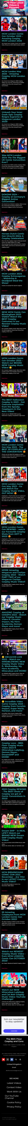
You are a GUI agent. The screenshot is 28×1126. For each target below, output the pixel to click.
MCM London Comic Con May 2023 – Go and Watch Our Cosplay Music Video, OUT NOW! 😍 (13, 488)
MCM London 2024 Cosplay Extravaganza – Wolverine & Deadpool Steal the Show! (13, 278)
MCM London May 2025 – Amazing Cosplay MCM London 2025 (13, 75)
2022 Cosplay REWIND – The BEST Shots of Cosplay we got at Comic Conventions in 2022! (14, 794)
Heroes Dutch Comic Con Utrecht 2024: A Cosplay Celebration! (13, 236)
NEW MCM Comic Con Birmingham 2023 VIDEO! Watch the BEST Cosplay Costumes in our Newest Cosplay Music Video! (14, 319)
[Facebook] (11, 1059)
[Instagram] (7, 1059)
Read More (4, 49)
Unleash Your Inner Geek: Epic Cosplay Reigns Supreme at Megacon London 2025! (12, 117)
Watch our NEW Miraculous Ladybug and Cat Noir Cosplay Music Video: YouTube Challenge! (14, 994)
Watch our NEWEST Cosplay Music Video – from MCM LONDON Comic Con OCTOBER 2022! (14, 956)
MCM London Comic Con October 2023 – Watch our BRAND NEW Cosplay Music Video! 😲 (12, 363)
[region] (14, 1114)
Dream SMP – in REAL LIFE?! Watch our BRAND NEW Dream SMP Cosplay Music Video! (13, 835)
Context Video (14, 1087)
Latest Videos (14, 1083)
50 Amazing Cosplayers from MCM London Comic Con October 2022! (13, 915)
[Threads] (20, 1059)
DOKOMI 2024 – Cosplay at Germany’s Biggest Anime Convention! (13, 198)
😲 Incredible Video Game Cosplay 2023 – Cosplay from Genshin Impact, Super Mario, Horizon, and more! (14, 706)
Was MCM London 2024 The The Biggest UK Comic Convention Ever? (13, 158)
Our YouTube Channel (12, 1097)
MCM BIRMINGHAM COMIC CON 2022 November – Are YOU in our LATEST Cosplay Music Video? (14, 877)
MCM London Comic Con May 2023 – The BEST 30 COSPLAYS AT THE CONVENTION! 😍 (14, 448)
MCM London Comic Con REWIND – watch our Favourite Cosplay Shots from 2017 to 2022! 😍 (13, 532)
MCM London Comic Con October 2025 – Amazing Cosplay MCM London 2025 (12, 37)
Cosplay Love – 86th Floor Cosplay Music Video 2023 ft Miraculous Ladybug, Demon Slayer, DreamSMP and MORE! (13, 750)
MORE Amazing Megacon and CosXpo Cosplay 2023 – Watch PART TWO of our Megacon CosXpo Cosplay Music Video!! (13, 576)
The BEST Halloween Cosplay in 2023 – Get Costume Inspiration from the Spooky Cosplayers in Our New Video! (13, 405)
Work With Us (14, 1091)
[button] (25, 5)
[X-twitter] (16, 1059)
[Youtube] (3, 1059)
